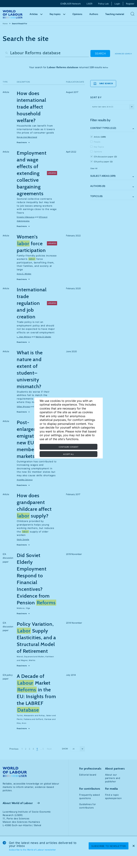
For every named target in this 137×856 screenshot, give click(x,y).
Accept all (68, 454)
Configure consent (68, 447)
